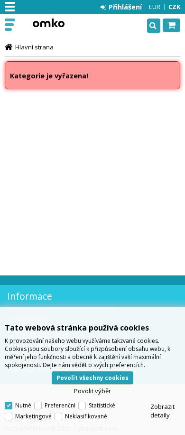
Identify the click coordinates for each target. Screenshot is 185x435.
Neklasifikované (86, 416)
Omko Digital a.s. (48, 23)
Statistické (102, 405)
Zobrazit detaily (162, 410)
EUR (154, 6)
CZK (174, 6)
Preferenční (60, 405)
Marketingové (33, 416)
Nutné (23, 405)
